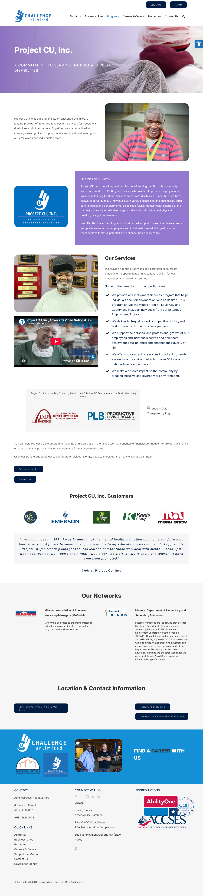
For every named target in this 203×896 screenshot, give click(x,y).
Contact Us (21, 858)
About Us (20, 834)
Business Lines (23, 839)
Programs (20, 844)
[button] (199, 44)
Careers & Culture (25, 849)
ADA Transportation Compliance (94, 827)
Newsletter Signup (25, 863)
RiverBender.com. (74, 882)
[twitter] (81, 796)
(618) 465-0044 (24, 817)
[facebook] (76, 796)
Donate (87, 456)
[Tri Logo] (41, 734)
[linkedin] (99, 796)
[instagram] (87, 796)
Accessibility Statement (89, 815)
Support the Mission (26, 854)
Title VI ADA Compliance (90, 822)
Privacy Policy (83, 810)
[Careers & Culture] (132, 757)
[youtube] (93, 796)
